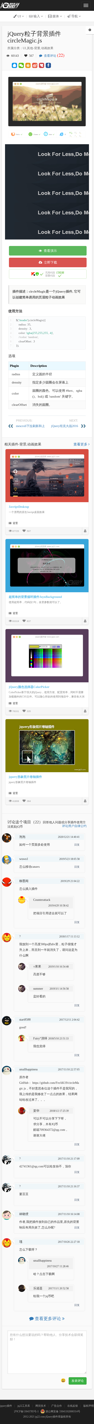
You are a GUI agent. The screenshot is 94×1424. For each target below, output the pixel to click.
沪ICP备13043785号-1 (26, 1411)
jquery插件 (6, 1405)
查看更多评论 (48, 1318)
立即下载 (49, 262)
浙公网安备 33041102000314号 (62, 1411)
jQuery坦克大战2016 (64, 426)
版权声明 (88, 1405)
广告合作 (56, 1405)
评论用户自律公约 (74, 826)
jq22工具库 (23, 1405)
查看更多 (80, 444)
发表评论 (77, 1380)
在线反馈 (72, 1405)
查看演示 (49, 250)
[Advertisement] (47, 190)
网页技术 (40, 1405)
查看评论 (53, 55)
